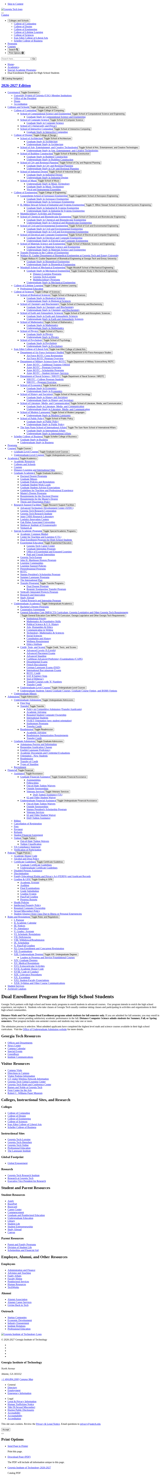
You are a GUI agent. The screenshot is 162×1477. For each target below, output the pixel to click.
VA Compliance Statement (27, 847)
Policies (11, 852)
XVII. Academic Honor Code (29, 969)
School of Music (28, 180)
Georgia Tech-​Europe (31, 557)
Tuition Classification (30, 844)
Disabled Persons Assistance (28, 870)
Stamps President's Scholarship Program (40, 574)
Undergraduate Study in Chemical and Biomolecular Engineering (59, 222)
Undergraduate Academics (27, 603)
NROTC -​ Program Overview (42, 382)
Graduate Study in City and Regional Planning (50, 165)
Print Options (15, 53)
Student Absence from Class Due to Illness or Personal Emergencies (48, 913)
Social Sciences (34, 635)
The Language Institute (19, 1150)
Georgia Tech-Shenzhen (20, 1142)
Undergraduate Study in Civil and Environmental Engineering (57, 231)
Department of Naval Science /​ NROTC (40, 376)
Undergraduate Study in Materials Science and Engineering (56, 249)
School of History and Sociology (36, 394)
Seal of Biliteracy (35, 679)
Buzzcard (12, 1206)
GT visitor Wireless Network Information (28, 1078)
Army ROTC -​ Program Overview (44, 367)
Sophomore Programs (37, 723)
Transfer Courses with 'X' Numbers (44, 681)
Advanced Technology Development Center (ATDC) (46, 508)
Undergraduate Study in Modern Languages (49, 415)
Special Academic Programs (22, 70)
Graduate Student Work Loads (35, 484)
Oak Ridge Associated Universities (37, 522)
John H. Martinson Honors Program (38, 560)
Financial (12, 770)
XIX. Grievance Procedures (28, 974)
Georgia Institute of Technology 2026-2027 (29, 1467)
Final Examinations (30, 888)
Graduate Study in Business (34, 439)
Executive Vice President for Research (27, 1181)
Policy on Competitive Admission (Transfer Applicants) (54, 709)
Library (11, 1221)
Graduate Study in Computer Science (45, 123)
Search (12, 49)
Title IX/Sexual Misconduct (21, 1407)
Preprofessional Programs (33, 568)
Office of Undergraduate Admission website (45, 1029)
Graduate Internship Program (41, 548)
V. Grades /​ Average (24, 931)
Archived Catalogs (17, 988)
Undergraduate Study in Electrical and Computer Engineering (57, 240)
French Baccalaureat (37, 664)
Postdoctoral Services (18, 1281)
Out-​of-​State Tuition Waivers (41, 785)
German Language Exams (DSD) (43, 667)
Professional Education (31, 288)
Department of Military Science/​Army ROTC (43, 361)
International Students (37, 717)
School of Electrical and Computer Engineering (44, 234)
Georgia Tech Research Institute (36, 513)
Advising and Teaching (19, 1273)
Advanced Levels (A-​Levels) (41, 650)
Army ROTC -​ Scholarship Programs (45, 370)
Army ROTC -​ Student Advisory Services (48, 373)
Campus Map (26, 1379)
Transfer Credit (34, 684)
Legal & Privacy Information (22, 1401)
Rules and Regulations (19, 916)
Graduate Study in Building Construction (47, 156)
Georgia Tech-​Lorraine (44, 276)
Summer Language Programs (34, 577)
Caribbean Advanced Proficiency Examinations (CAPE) (55, 659)
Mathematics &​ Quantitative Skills (44, 621)
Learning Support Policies (33, 566)
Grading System (28, 894)
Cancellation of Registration (28, 823)
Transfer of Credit (29, 761)
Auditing (24, 885)
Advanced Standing (36, 656)
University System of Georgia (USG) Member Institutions (43, 95)
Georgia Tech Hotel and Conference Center (29, 1084)
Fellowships (33, 782)
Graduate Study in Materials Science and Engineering (53, 247)
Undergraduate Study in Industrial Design (47, 177)
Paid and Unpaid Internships (41, 554)
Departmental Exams (37, 661)
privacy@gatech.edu (90, 1424)
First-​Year (25, 703)
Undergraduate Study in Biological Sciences (49, 301)
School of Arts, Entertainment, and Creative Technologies (49, 147)
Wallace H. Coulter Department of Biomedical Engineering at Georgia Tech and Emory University (69, 255)
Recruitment (20, 767)
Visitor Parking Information (21, 1076)
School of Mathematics (31, 322)
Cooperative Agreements (32, 609)
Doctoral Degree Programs (33, 476)
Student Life (14, 1223)
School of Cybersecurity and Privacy (38, 126)
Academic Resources (24, 461)
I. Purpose (19, 920)
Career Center (15, 1209)
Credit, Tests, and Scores (32, 647)
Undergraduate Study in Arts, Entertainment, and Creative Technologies (62, 150)
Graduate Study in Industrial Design (44, 174)
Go (34, 58)
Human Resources (17, 1284)
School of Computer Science (34, 120)
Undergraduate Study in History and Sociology (50, 400)
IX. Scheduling (21, 942)
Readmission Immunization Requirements (47, 735)
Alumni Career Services (19, 1302)
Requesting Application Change (36, 747)
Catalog (5, 15)
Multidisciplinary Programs (46, 279)
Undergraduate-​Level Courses (29, 455)
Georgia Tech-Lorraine (19, 1139)
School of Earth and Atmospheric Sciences (41, 313)
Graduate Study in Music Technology (45, 186)
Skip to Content (15, 4)
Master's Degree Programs (33, 493)
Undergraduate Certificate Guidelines (38, 867)
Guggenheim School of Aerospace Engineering (43, 195)
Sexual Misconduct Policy (27, 911)
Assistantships (34, 780)
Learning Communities (31, 563)
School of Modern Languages (35, 412)
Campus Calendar (16, 1048)
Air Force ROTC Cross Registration (45, 355)
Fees (16, 826)
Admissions (13, 696)
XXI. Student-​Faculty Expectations (31, 980)
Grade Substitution (29, 891)
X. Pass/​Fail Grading (24, 945)
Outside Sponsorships (37, 788)
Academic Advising (36, 712)
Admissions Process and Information (38, 744)
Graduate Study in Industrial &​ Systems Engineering (53, 208)
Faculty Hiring (15, 1278)
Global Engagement (18, 1163)
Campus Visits (15, 1070)
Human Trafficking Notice (21, 1404)
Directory (12, 1387)
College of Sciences (24, 35)
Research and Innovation (32, 594)
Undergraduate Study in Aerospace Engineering (50, 201)
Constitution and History (39, 638)
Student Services (16, 986)
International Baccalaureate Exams (44, 670)
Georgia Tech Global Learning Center (27, 1081)
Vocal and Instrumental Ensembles (44, 189)
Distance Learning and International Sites (34, 470)
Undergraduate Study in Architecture (45, 144)
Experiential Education (31, 542)
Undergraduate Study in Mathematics (45, 328)
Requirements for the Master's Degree (39, 499)
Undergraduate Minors (25, 693)
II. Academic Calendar (25, 922)
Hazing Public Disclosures (21, 1410)
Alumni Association (17, 1299)
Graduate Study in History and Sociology (47, 397)
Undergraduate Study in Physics (43, 337)
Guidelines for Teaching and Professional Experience (46, 490)
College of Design (23, 26)
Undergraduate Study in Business (37, 442)
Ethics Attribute (34, 644)
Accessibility (14, 1412)
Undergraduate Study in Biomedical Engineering (51, 264)
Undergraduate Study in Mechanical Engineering (51, 282)
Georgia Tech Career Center (41, 546)
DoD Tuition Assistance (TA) (47, 794)
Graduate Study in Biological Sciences (46, 298)
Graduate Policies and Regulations (37, 482)
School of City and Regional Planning (39, 162)
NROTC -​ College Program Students (45, 379)
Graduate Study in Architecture (42, 141)
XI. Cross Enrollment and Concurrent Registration (39, 948)
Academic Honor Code (25, 856)
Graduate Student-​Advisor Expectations (40, 487)
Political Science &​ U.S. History (43, 624)
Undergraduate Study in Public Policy (45, 424)
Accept (6, 1429)
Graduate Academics (24, 473)
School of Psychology (31, 340)
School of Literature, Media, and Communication (44, 403)
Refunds (18, 832)
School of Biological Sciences (35, 295)
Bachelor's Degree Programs (34, 606)
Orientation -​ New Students (34, 755)
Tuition (17, 838)
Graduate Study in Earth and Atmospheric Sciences (52, 316)
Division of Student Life (20, 1247)
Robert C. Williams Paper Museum (25, 1093)
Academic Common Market (34, 534)
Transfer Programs (29, 583)
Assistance (19, 773)
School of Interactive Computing (36, 129)
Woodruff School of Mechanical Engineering (42, 267)
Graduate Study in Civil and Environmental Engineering (55, 229)
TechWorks (13, 1287)
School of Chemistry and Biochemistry (39, 304)
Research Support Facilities (27, 504)
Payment (18, 829)
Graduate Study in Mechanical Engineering (48, 270)
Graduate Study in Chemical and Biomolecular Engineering (56, 220)
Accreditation (20, 104)
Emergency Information (19, 1393)
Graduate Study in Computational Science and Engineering (56, 117)
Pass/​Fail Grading (29, 896)
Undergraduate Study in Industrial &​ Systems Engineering (56, 210)
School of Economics (31, 385)
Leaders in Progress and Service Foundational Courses (47, 957)
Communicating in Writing (40, 630)
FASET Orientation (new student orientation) (49, 720)
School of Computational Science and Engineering (45, 113)
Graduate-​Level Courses (26, 451)
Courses (12, 46)
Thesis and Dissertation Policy (35, 501)
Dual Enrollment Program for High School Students (46, 539)
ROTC (23, 571)
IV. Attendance (21, 928)
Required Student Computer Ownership (46, 715)
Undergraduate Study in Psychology (45, 346)
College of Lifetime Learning (28, 32)
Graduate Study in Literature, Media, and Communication (55, 406)
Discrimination (21, 873)
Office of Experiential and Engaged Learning (49, 551)
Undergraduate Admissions (27, 700)
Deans (17, 101)
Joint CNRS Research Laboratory (37, 516)
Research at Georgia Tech (20, 1178)
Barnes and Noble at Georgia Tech (25, 1087)
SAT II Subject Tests (37, 676)
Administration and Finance (21, 1270)
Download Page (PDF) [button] (19, 1456)
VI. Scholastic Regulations (27, 934)
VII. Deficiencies (22, 937)
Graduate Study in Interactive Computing (47, 132)
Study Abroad (27, 597)
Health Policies (21, 902)
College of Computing (25, 23)
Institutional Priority (36, 618)
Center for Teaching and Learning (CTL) (40, 537)
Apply (11, 1201)
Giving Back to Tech (18, 1305)
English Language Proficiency (35, 750)
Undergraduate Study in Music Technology (48, 183)
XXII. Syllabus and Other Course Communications (39, 983)
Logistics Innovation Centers (34, 519)
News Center (14, 1045)
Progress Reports (28, 899)
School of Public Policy (32, 418)
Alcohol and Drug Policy (26, 858)
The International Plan (31, 580)
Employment (14, 1390)
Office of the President (25, 98)
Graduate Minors (28, 479)
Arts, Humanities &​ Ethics (40, 627)
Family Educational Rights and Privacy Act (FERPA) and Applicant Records (52, 876)
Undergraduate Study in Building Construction (50, 159)
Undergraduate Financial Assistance (38, 800)
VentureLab (26, 528)
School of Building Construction (36, 153)
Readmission (26, 729)
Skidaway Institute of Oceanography (38, 525)
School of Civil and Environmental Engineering (44, 225)
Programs (12, 43)
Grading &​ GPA (22, 879)
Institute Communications (20, 1057)
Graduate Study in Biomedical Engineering (48, 261)
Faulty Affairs (14, 1275)
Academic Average (29, 882)
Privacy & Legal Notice (48, 1424)
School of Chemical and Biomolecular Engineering (45, 216)
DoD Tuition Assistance (38, 818)
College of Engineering (25, 29)
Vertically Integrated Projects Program (39, 592)
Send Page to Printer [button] (18, 1446)
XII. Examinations (23, 951)
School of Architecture (31, 138)
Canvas (11, 1232)
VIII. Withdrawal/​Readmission (29, 940)
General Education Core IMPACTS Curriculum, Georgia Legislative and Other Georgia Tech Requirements (74, 612)
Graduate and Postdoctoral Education (26, 1215)
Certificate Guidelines (25, 861)
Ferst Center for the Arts (20, 1090)
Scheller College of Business (28, 40)
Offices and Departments (20, 1042)
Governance (14, 92)
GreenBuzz (13, 1054)
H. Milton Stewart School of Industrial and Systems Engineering (52, 204)
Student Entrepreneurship (20, 1226)
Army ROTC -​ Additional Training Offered (48, 364)
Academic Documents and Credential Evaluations (45, 753)
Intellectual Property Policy (27, 905)
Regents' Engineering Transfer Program (46, 589)
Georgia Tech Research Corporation (38, 510)
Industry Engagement (18, 1323)
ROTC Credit (33, 673)
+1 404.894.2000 (10, 1379)
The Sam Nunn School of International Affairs (43, 427)
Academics (13, 67)
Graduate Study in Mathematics (42, 325)
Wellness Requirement (38, 641)
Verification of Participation (27, 849)
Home (11, 64)
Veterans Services (35, 791)
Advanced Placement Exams (41, 653)
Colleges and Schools (19, 20)
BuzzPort (12, 1203)
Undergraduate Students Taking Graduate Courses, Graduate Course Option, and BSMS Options (68, 690)
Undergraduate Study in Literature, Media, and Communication (58, 409)
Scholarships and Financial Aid (23, 1250)
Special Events (15, 1051)
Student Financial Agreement (28, 835)
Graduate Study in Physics (40, 334)
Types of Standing (29, 764)
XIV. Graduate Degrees (25, 960)
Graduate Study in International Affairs (46, 430)
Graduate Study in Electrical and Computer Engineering (54, 238)
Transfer (24, 706)
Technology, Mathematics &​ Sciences (45, 632)
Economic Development (20, 1320)
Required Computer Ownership (29, 908)
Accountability (15, 1415)
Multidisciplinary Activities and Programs (41, 213)
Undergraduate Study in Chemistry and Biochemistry (53, 310)
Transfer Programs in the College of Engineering (44, 252)
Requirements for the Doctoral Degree (39, 496)
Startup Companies (17, 1317)
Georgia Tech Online (18, 1145)
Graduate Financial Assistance (35, 776)
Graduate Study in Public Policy (43, 421)
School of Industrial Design (34, 171)
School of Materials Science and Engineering (42, 243)
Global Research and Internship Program (40, 600)
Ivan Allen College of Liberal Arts (31, 38)
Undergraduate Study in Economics (44, 391)
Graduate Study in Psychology (42, 343)
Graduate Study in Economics (41, 388)
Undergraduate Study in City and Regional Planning (53, 168)
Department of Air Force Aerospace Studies (42, 352)
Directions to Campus (18, 1073)
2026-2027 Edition (16, 85)
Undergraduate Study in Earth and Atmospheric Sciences (55, 319)
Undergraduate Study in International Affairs (49, 433)
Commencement (16, 1212)
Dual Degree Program (38, 586)
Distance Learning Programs (47, 274)
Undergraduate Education (20, 1218)
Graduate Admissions (24, 741)
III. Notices (19, 925)
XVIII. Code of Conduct (26, 971)
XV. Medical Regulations (26, 963)
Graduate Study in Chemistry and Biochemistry (50, 307)
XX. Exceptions (22, 977)
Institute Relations (16, 1326)
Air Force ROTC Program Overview (45, 358)
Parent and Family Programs (22, 1244)
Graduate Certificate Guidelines (36, 865)
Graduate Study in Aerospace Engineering (48, 199)
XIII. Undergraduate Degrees (28, 954)
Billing (17, 820)
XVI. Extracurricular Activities (29, 966)
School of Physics (29, 331)
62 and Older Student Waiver (41, 797)
